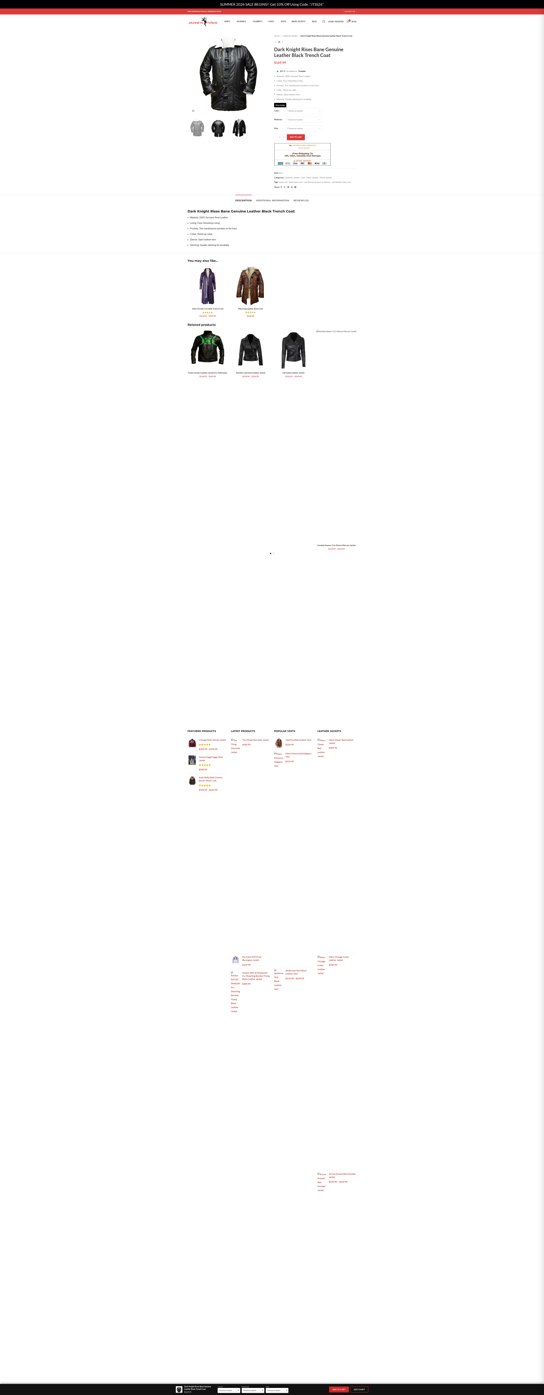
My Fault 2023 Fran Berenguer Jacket (252, 958)
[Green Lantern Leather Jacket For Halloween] (208, 350)
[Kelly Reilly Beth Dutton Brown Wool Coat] (192, 784)
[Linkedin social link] (292, 187)
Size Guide (280, 105)
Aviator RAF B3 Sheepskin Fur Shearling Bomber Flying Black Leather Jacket (256, 975)
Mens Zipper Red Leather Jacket (341, 741)
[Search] (324, 21)
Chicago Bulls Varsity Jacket (212, 739)
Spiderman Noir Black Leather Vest (295, 972)
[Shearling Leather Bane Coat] (250, 286)
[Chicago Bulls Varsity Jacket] (192, 744)
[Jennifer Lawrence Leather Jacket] (250, 350)
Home (277, 36)
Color (276, 110)
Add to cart (296, 137)
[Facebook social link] (281, 187)
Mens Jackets (312, 177)
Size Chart (359, 1389)
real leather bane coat (341, 182)
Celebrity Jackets (290, 36)
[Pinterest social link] (288, 187)
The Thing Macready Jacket (255, 739)
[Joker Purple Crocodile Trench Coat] (208, 286)
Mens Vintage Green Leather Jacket (339, 958)
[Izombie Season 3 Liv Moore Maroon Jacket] (336, 436)
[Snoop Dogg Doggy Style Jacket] (192, 763)
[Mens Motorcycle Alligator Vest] (278, 858)
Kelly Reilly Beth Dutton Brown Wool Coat (210, 779)
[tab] (243, 199)
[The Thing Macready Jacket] (235, 844)
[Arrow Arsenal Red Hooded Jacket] (322, 1278)
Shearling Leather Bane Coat (250, 308)
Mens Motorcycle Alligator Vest (298, 755)
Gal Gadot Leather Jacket (293, 372)
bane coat (283, 182)
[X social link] (284, 187)
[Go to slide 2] (273, 553)
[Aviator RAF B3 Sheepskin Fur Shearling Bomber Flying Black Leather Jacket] (235, 1077)
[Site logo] (203, 21)
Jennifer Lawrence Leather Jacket (250, 372)
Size (276, 128)
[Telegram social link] (295, 187)
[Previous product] (276, 42)
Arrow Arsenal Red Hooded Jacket (342, 1175)
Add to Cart (339, 1389)
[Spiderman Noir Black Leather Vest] (278, 1075)
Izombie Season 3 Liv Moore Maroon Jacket (336, 545)
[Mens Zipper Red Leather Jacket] (322, 844)
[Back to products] (279, 42)
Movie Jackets (326, 177)
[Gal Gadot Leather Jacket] (293, 350)
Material (278, 119)
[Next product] (282, 42)
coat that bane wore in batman (317, 182)
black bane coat (295, 182)
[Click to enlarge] (193, 111)
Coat (303, 177)
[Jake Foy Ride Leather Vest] (278, 743)
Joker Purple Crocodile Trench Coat (207, 308)
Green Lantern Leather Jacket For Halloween (207, 372)
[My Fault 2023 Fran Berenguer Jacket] (235, 961)
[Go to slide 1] (270, 553)
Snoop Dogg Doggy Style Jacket (211, 758)
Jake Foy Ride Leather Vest (298, 739)
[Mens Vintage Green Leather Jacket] (322, 1061)
